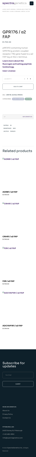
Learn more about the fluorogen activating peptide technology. (17, 64)
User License (8, 71)
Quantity (8, 79)
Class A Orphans (18, 99)
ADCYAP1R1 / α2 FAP (12, 326)
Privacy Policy (7, 414)
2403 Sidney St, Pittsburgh (12, 430)
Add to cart (18, 86)
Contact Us (6, 418)
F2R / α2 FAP (8, 281)
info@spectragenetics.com (12, 438)
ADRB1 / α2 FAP (9, 192)
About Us (5, 410)
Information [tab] (27, 116)
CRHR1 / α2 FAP (10, 236)
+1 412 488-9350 (8, 434)
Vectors (28, 99)
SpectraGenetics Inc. (15, 448)
